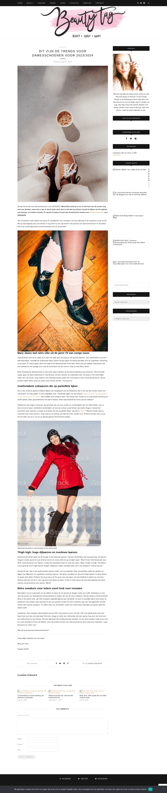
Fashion (41, 3)
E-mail (20, 744)
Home (19, 3)
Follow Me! (117, 155)
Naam (20, 739)
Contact (100, 3)
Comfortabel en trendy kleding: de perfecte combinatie (30, 696)
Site (18, 750)
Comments (32, 663)
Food (62, 3)
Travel (53, 3)
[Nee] (164, 789)
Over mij (87, 3)
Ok (150, 789)
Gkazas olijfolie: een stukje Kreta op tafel (149, 175)
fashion (82, 411)
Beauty (30, 3)
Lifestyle (74, 3)
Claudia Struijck (93, 663)
